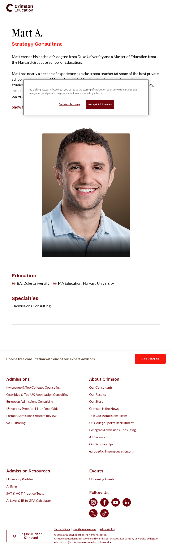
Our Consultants (101, 387)
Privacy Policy (107, 529)
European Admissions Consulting (29, 401)
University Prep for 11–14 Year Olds (32, 408)
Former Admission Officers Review (31, 416)
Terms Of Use (62, 529)
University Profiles (19, 479)
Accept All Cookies (100, 104)
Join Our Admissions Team (108, 416)
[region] (86, 97)
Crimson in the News (104, 408)
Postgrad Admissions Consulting (112, 430)
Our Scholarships (101, 444)
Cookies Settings (69, 104)
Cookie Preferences (84, 529)
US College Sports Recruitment (111, 423)
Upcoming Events (102, 479)
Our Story (96, 401)
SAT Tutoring (16, 423)
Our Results (97, 394)
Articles (12, 486)
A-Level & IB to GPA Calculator (28, 500)
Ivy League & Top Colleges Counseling (33, 387)
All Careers (97, 437)
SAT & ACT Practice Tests (25, 493)
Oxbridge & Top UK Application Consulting (37, 394)
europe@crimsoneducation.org (111, 451)
